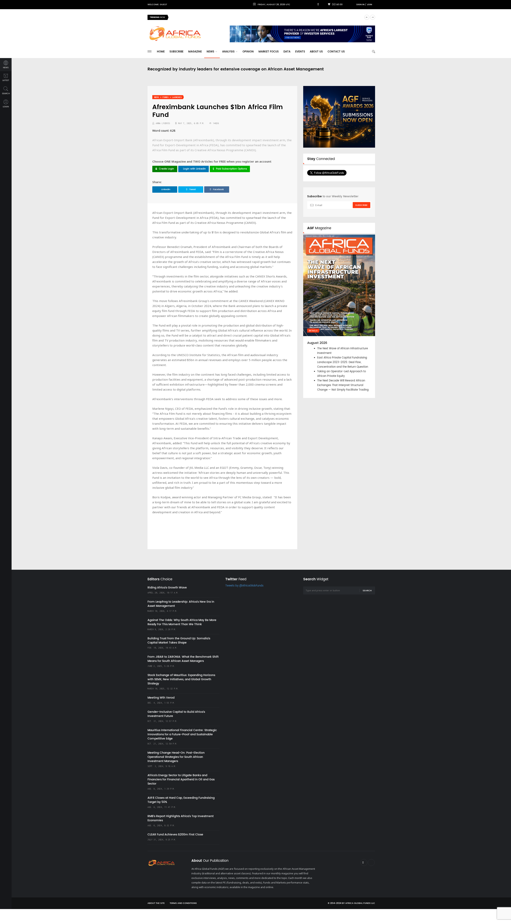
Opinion (248, 52)
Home (161, 52)
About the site (156, 903)
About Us (316, 52)
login (6, 106)
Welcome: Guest (157, 4)
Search (367, 590)
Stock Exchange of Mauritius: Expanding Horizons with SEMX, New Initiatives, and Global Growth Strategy (181, 679)
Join (369, 4)
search (6, 93)
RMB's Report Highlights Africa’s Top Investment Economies (181, 818)
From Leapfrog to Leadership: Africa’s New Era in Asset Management (181, 603)
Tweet (192, 189)
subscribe (361, 205)
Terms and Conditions (183, 903)
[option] (266, 17)
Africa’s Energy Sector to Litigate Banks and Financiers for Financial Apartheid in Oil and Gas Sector (181, 779)
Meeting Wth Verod (161, 697)
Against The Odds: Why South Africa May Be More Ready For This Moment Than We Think (182, 622)
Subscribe (176, 52)
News (211, 52)
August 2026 (317, 343)
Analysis (228, 52)
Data (286, 52)
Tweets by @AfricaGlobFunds (244, 586)
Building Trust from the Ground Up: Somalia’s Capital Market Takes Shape (179, 640)
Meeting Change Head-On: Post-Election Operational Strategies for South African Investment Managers (176, 756)
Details (313, 331)
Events (300, 52)
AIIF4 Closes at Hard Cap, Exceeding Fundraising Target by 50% (181, 800)
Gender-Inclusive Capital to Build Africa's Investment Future (176, 714)
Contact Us (336, 52)
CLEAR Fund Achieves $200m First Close (175, 834)
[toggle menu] (150, 51)
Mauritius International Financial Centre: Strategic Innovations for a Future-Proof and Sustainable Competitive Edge (182, 734)
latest (5, 80)
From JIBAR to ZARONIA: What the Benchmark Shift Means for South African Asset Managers (183, 658)
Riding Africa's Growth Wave (189, 17)
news (6, 67)
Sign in (360, 4)
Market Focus (268, 52)
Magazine (195, 52)
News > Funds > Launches (168, 97)
